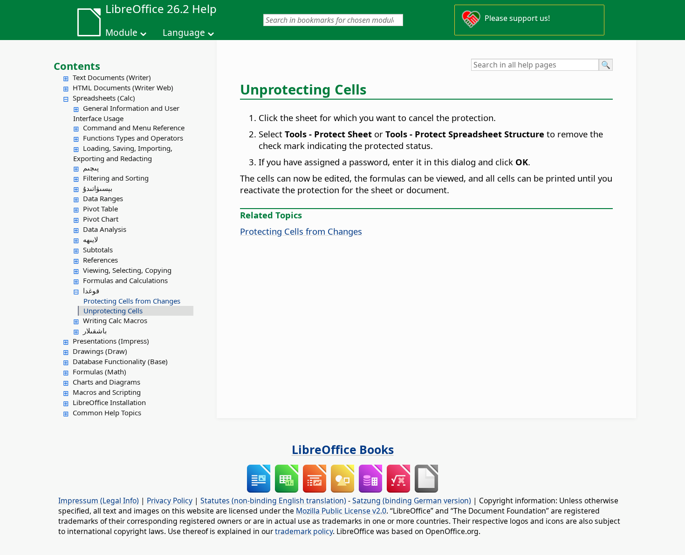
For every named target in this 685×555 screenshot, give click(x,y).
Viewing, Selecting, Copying (127, 270)
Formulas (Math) (99, 371)
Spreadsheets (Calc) (104, 97)
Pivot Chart (100, 218)
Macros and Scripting (107, 392)
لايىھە (90, 239)
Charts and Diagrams (106, 381)
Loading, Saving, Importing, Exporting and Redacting (122, 153)
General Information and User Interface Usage (126, 113)
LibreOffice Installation (109, 402)
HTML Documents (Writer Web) (123, 87)
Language (184, 33)
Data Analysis (104, 229)
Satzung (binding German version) (411, 500)
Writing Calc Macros (115, 320)
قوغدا (91, 290)
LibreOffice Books (343, 449)
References (100, 259)
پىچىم (91, 167)
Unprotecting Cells (113, 310)
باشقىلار (95, 330)
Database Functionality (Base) (120, 361)
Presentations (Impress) (111, 340)
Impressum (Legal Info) (98, 500)
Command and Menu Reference (134, 127)
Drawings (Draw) (100, 351)
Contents (77, 66)
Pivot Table (100, 208)
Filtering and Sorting (116, 178)
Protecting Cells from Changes (131, 300)
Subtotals (98, 249)
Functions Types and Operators (133, 137)
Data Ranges (103, 198)
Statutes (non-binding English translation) (273, 500)
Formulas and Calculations (125, 280)
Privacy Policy (169, 500)
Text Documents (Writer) (112, 77)
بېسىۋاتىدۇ (97, 188)
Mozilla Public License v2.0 (341, 511)
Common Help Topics (107, 412)
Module (121, 33)
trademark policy (304, 531)
